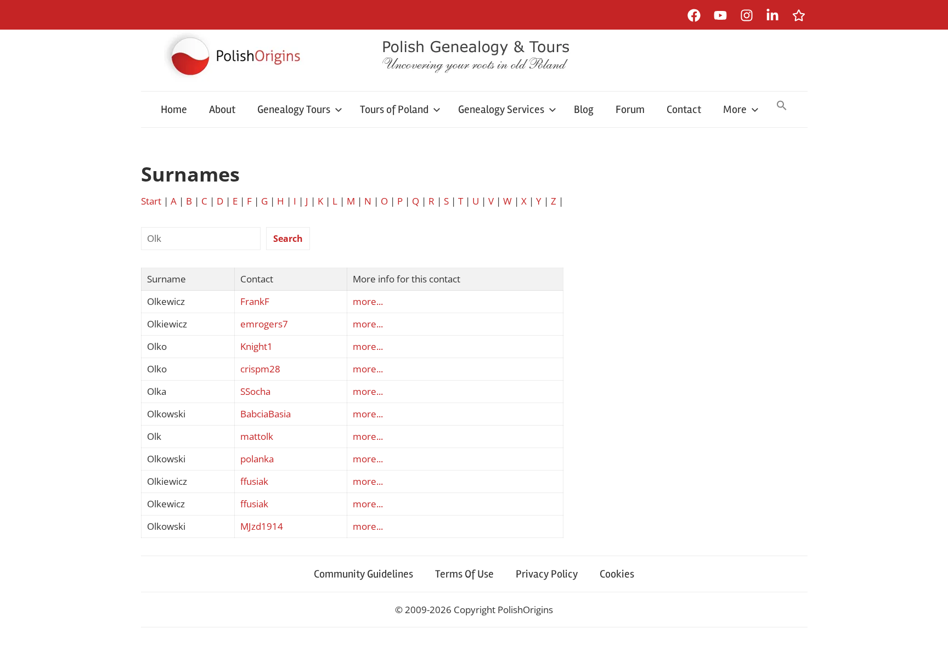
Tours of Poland (394, 109)
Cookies (617, 574)
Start (151, 201)
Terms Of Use (464, 574)
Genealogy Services (501, 109)
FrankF (254, 301)
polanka (257, 458)
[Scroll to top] (929, 632)
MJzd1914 (261, 526)
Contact (684, 109)
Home (174, 109)
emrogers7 (264, 324)
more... (368, 301)
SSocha (255, 391)
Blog (584, 109)
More (735, 109)
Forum (630, 109)
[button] (781, 106)
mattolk (256, 436)
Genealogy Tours (293, 109)
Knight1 (256, 346)
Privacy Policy (547, 574)
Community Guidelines (363, 574)
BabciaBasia (265, 413)
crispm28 (260, 369)
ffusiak (254, 481)
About (222, 109)
